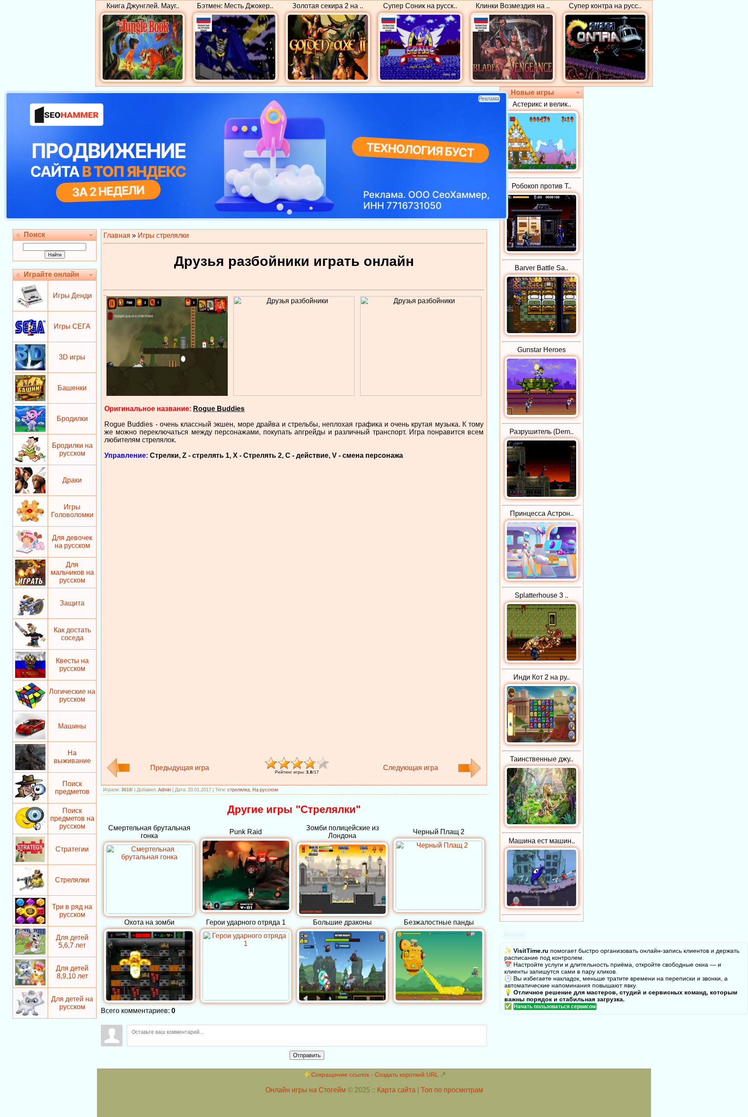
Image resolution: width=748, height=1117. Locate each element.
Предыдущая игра (179, 767)
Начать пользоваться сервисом (555, 1007)
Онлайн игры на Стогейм (305, 1090)
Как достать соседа (72, 633)
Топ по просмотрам (452, 1090)
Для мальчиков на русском (72, 572)
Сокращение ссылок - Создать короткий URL (374, 1074)
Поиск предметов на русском (72, 818)
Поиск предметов (72, 787)
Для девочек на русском (72, 541)
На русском (265, 789)
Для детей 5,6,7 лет (72, 941)
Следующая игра (410, 767)
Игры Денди (72, 295)
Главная (116, 235)
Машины (72, 726)
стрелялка (238, 789)
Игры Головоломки (72, 510)
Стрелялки (72, 880)
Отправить (307, 1055)
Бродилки (72, 418)
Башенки (72, 388)
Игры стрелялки (163, 235)
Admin (164, 789)
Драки (72, 480)
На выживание (72, 756)
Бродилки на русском (72, 449)
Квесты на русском (72, 664)
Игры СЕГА (72, 326)
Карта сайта (396, 1090)
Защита (72, 603)
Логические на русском (72, 695)
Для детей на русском (72, 1002)
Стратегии (72, 849)
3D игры (72, 357)
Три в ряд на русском (72, 910)
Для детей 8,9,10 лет (72, 972)
